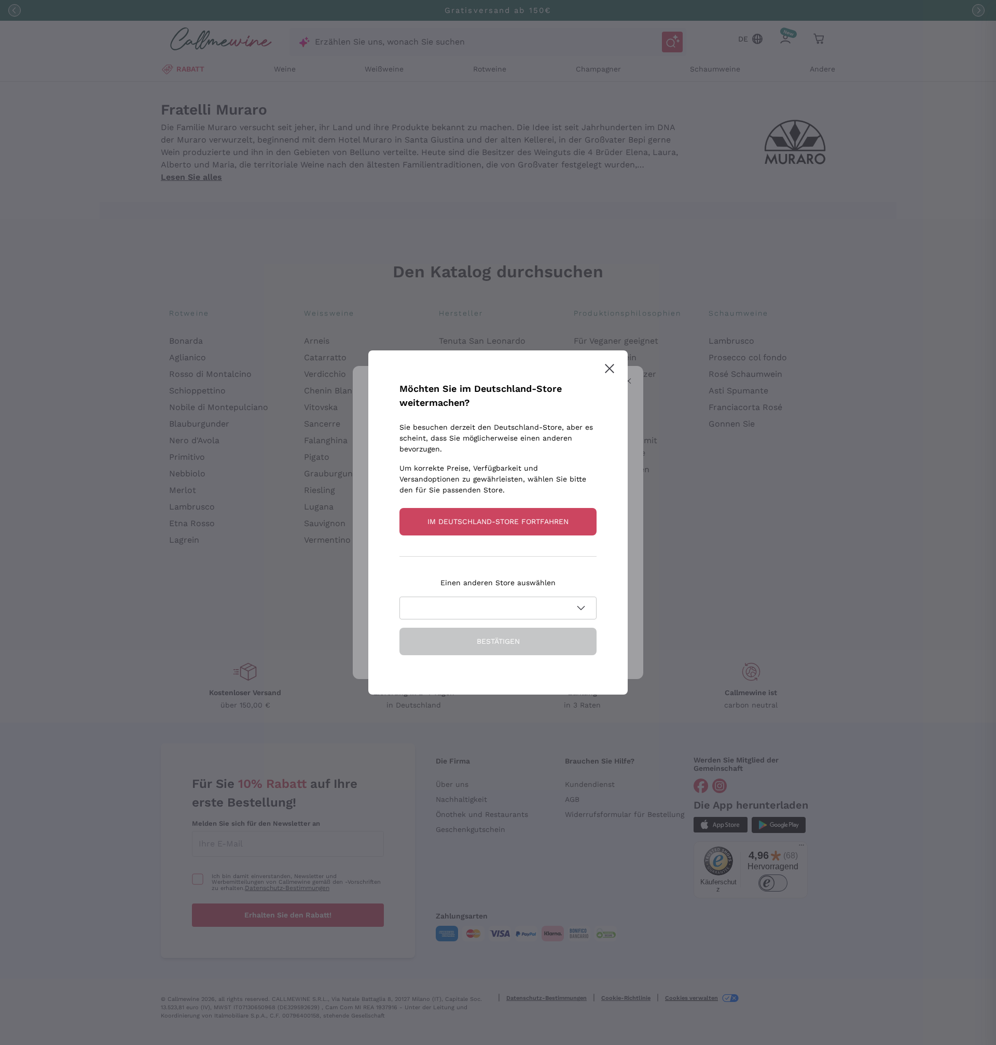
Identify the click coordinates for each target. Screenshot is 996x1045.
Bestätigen (498, 641)
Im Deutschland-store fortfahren (498, 521)
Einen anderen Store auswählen (498, 582)
